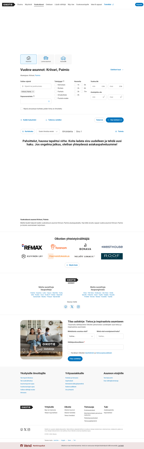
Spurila (84, 295)
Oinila (111, 293)
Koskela (104, 297)
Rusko (37, 295)
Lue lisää (121, 445)
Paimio (37, 75)
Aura (42, 295)
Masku (44, 297)
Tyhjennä (99, 120)
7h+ (85, 92)
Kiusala (112, 295)
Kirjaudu (139, 4)
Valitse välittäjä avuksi (27, 389)
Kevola (92, 297)
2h (78, 88)
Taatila (110, 297)
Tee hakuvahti (108, 378)
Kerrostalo (61, 85)
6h (85, 88)
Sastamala (36, 297)
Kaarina (38, 293)
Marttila (55, 293)
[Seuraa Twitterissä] (72, 306)
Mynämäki (56, 297)
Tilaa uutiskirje (75, 359)
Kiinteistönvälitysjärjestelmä (74, 384)
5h (85, 85)
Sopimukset (69, 381)
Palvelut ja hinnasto (71, 378)
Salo (32, 295)
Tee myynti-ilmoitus (26, 378)
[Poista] (33, 91)
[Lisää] (49, 101)
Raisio (53, 295)
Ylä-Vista (91, 293)
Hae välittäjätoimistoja (111, 381)
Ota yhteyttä (69, 389)
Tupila (101, 295)
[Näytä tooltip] (34, 96)
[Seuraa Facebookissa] (65, 306)
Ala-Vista (105, 293)
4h (78, 95)
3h (78, 92)
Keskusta (98, 293)
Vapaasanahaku (26, 96)
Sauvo (49, 293)
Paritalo (60, 92)
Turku (61, 293)
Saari (96, 295)
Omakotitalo (62, 95)
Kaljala (106, 295)
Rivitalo (60, 88)
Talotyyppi (59, 81)
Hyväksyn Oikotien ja (91, 353)
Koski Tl (47, 295)
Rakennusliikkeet (70, 387)
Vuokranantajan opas (27, 387)
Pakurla (90, 295)
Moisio (98, 297)
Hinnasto (23, 392)
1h (78, 85)
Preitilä (86, 297)
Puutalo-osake (63, 98)
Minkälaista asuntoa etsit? (78, 331)
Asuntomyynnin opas (27, 384)
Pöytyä (49, 297)
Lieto (44, 293)
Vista (85, 293)
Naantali (59, 295)
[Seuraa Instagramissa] (78, 306)
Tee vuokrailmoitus (26, 381)
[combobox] (35, 86)
